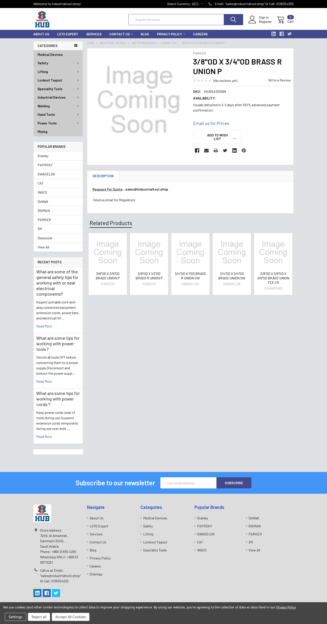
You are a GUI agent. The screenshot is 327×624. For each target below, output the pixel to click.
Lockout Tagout (50, 80)
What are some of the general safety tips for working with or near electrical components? (57, 283)
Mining (42, 132)
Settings (15, 616)
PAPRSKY (45, 165)
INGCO (42, 192)
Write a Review (279, 80)
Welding (44, 106)
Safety (43, 63)
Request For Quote (108, 189)
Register (265, 22)
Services (93, 34)
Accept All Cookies (70, 616)
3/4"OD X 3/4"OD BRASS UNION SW (231, 275)
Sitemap (96, 574)
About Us (41, 34)
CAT (41, 183)
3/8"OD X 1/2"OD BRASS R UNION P (149, 275)
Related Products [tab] (111, 223)
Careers (200, 34)
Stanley (43, 156)
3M (40, 229)
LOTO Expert (67, 34)
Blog (145, 34)
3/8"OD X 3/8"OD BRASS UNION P (108, 275)
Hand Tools (46, 114)
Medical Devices (50, 55)
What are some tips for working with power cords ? (58, 398)
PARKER (44, 219)
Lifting (43, 72)
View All (43, 247)
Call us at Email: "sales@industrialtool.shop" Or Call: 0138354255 (60, 575)
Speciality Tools (50, 89)
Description (103, 176)
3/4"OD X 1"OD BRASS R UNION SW (190, 275)
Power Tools (47, 123)
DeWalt (43, 201)
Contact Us (119, 34)
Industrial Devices (52, 97)
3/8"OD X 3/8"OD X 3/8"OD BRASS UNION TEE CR (273, 278)
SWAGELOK (46, 174)
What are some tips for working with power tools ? (58, 343)
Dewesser (45, 238)
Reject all (39, 616)
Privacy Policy (169, 34)
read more (44, 326)
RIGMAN (44, 210)
